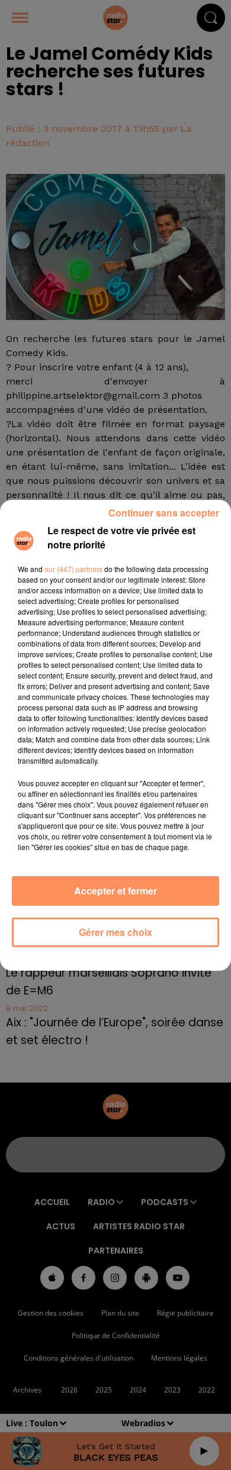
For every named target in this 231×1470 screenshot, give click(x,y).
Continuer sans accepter (163, 512)
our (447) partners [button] (73, 569)
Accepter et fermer (115, 890)
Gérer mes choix (115, 932)
